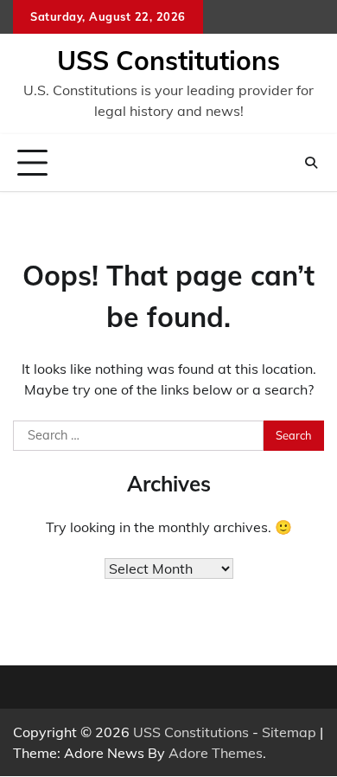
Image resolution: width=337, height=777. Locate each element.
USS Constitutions (168, 60)
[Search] (311, 163)
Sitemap (289, 732)
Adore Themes (215, 752)
